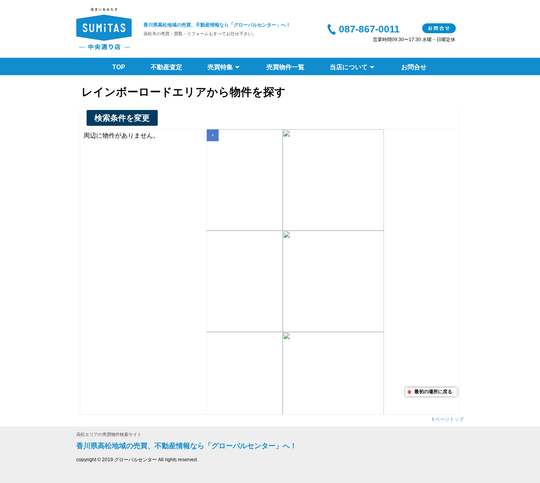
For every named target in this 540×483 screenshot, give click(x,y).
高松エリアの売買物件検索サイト (109, 434)
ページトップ (449, 419)
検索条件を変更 (122, 118)
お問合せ (439, 28)
